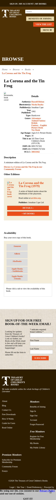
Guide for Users (8, 423)
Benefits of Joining (40, 19)
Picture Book (37, 128)
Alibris (17, 254)
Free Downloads (9, 414)
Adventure (36, 118)
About (4, 401)
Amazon (17, 246)
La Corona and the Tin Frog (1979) (31, 184)
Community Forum (10, 466)
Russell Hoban (37, 102)
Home (5, 69)
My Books (34, 443)
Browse (16, 69)
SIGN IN (14, 4)
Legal (12, 487)
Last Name (34, 349)
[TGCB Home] (13, 16)
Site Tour (20, 487)
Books (28, 69)
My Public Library (37, 448)
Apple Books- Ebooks (17, 277)
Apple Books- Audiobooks (17, 270)
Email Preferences (34, 487)
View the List (44, 24)
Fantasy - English (39, 125)
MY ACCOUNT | (27, 4)
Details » (28, 208)
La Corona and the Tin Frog (16, 73)
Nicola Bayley (37, 104)
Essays (5, 471)
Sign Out (33, 415)
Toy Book (35, 130)
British (34, 123)
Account (33, 420)
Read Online (7, 428)
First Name (34, 340)
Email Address (36, 332)
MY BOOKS (40, 4)
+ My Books (28, 213)
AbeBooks (17, 261)
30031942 (35, 152)
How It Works (8, 419)
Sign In (33, 411)
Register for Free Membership (37, 437)
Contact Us (6, 410)
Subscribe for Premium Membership (11, 461)
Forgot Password (37, 424)
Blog (4, 405)
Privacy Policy (47, 490)
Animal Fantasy (38, 121)
